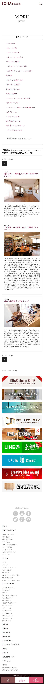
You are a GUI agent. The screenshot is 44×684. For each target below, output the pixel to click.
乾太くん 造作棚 (11, 94)
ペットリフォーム (7, 613)
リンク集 (5, 652)
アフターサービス (7, 549)
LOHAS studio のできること (10, 544)
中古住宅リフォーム (7, 598)
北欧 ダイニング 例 (12, 103)
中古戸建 (9, 75)
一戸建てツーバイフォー (9, 567)
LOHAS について (6, 542)
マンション (5, 565)
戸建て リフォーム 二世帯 (14, 57)
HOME (5, 526)
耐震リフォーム (6, 600)
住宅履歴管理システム (9, 657)
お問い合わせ (6, 661)
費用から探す (5, 572)
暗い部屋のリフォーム (13, 121)
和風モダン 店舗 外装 (13, 84)
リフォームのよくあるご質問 (11, 644)
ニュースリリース (8, 640)
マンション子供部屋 (12, 62)
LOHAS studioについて (9, 530)
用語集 (5, 648)
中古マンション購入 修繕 (14, 80)
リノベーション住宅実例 (14, 130)
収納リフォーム (6, 621)
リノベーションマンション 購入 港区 (18, 98)
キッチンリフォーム (7, 605)
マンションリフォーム (8, 587)
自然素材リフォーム (7, 539)
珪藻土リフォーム (7, 610)
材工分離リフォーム (7, 537)
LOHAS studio (11, 3)
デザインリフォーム (7, 615)
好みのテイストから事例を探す (10, 575)
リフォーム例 (10, 43)
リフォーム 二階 (11, 48)
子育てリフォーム (7, 618)
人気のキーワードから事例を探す (11, 580)
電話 (8, 680)
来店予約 (4, 665)
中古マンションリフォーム (9, 595)
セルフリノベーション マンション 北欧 (18, 71)
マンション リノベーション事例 (16, 66)
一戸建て (4, 562)
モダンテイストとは (12, 52)
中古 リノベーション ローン (15, 126)
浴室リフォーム (6, 608)
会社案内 (5, 628)
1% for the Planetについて (9, 552)
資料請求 (22, 680)
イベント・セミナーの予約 (9, 667)
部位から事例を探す (7, 577)
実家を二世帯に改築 (12, 116)
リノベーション (6, 590)
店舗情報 (5, 624)
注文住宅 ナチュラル (13, 89)
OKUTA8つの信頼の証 (8, 534)
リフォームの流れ (7, 547)
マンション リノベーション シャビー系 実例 (20, 107)
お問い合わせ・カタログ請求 (10, 670)
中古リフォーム (6, 592)
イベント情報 (6, 636)
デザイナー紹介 (6, 554)
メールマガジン (7, 632)
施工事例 (5, 558)
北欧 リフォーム (11, 112)
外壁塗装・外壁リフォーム (9, 603)
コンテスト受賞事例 (7, 570)
